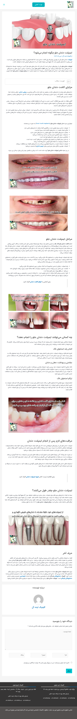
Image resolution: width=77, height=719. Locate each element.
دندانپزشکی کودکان (66, 578)
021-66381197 (54, 698)
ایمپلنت (70, 60)
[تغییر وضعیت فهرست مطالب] (67, 81)
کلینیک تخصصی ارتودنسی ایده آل (33, 710)
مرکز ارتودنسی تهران (16, 710)
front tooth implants (43, 123)
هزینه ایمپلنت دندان (32, 477)
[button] (38, 4)
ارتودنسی (22, 576)
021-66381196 (63, 698)
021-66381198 (46, 698)
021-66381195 (71, 698)
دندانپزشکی (57, 576)
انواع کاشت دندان (35, 282)
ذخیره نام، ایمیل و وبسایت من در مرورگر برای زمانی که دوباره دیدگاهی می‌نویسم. (46, 663)
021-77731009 (9, 700)
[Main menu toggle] (4, 5)
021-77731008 (18, 700)
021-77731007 (26, 700)
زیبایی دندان (22, 92)
